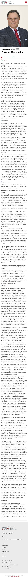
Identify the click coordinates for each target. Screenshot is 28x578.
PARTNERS (4, 547)
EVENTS (3, 549)
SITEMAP (18, 576)
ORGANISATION (5, 545)
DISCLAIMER (13, 576)
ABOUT (3, 543)
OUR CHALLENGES (5, 551)
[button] (26, 2)
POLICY (3, 553)
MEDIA (3, 555)
